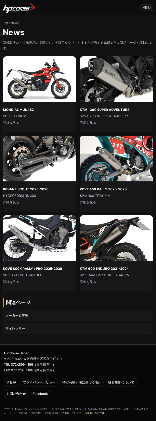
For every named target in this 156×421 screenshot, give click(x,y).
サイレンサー (15, 328)
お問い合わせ (16, 394)
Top (5, 23)
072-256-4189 (22, 364)
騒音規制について (121, 382)
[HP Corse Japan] (19, 7)
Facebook (40, 394)
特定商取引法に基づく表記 (81, 382)
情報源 (11, 382)
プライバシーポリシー (39, 382)
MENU (147, 7)
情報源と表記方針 (94, 413)
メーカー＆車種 (16, 315)
